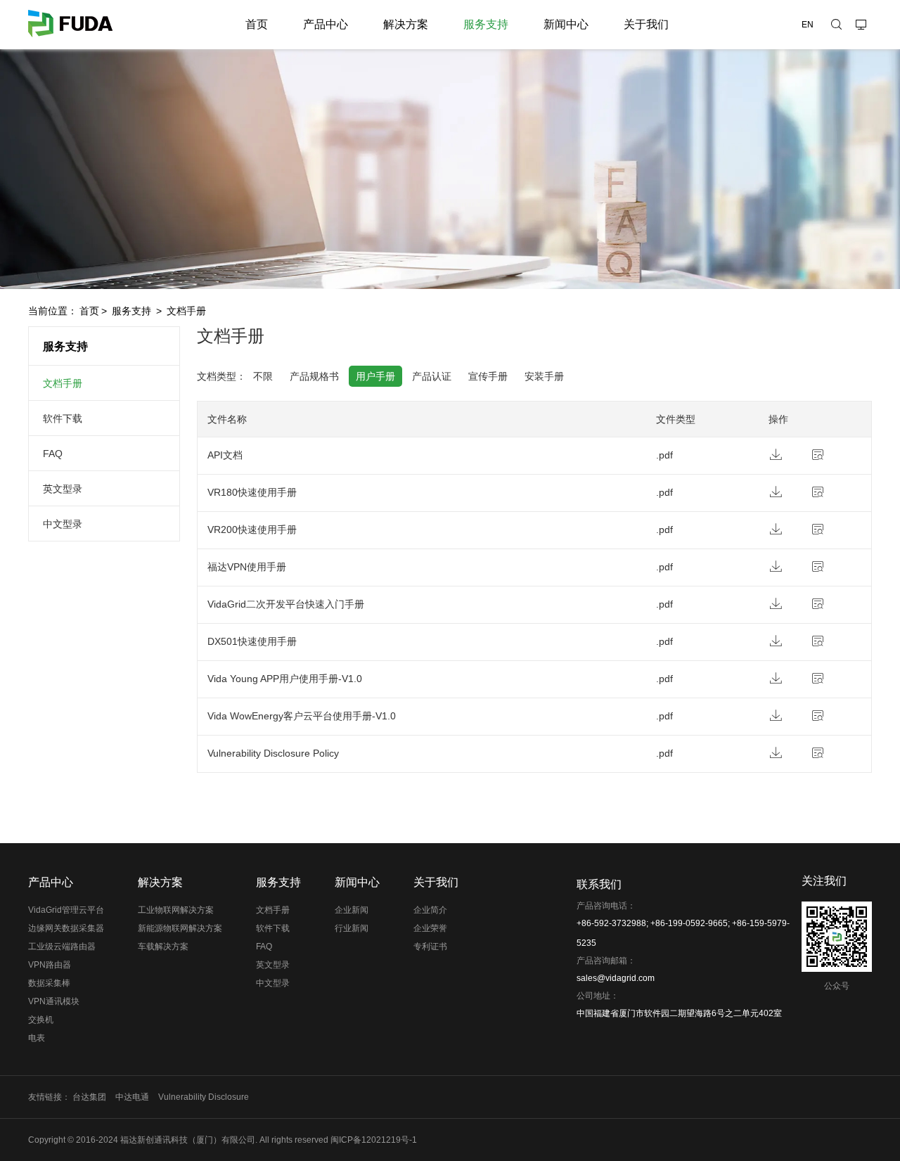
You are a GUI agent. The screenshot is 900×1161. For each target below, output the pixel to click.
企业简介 (430, 910)
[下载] (790, 456)
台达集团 (89, 1097)
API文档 (225, 455)
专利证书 (430, 946)
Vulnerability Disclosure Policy (273, 753)
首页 (256, 24)
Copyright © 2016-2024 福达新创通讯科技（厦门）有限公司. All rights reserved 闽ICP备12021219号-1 (222, 1140)
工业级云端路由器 (62, 946)
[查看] (832, 456)
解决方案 (405, 24)
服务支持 (485, 24)
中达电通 (132, 1097)
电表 (36, 1038)
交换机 (40, 1020)
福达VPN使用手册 (246, 566)
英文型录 (62, 488)
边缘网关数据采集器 (66, 928)
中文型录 (62, 524)
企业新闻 (351, 910)
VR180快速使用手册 (252, 492)
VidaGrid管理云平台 (66, 910)
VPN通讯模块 (53, 1001)
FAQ (53, 453)
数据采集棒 (49, 983)
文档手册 (186, 310)
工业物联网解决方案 (176, 910)
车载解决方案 (163, 946)
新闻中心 (566, 24)
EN (808, 25)
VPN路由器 (49, 965)
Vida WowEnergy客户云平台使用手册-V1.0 (301, 715)
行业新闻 (351, 928)
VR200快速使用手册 (252, 529)
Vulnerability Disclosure (203, 1097)
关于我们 (646, 24)
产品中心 (325, 24)
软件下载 (62, 418)
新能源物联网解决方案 (180, 928)
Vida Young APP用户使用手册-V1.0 (284, 678)
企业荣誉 (430, 928)
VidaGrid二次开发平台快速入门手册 (285, 604)
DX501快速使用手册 (252, 641)
